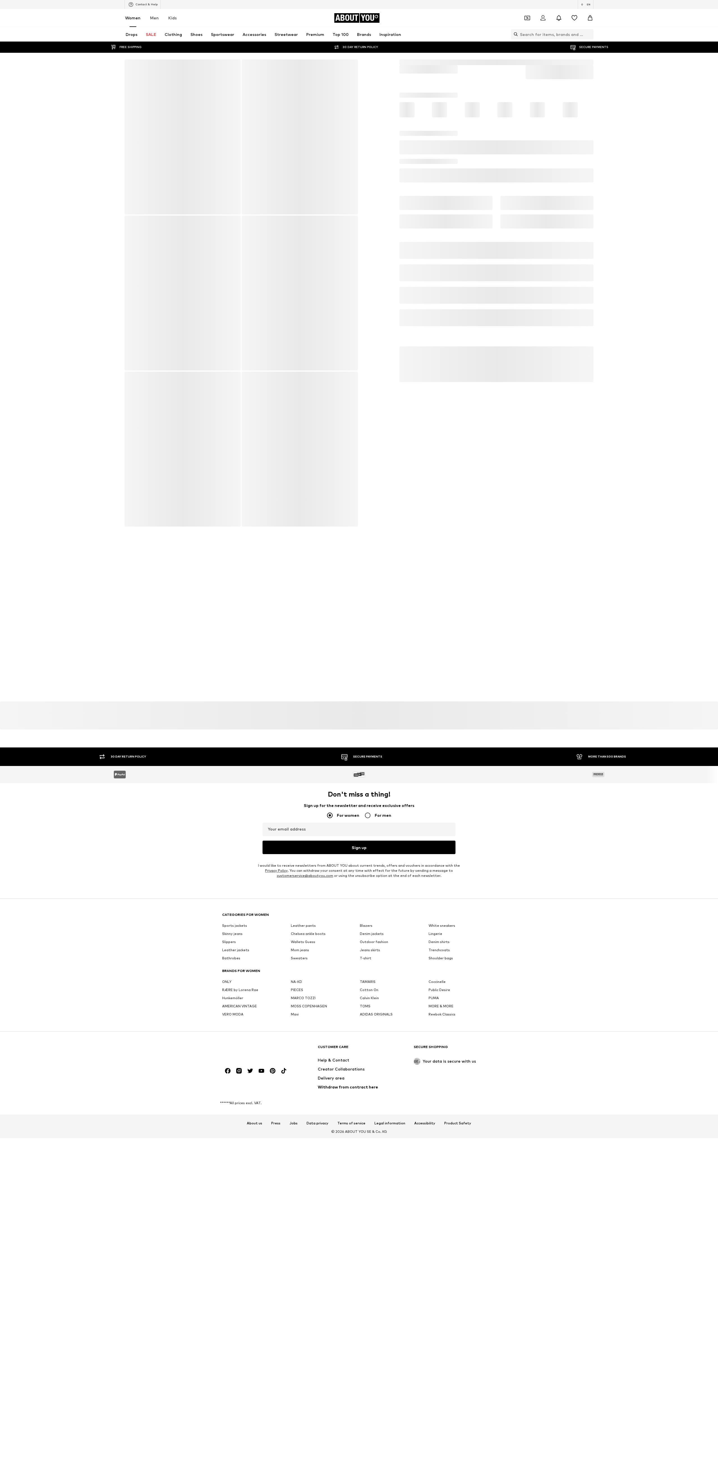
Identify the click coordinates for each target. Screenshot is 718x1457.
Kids (172, 17)
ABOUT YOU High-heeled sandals (528, 62)
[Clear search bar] (589, 34)
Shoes (424, 62)
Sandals (443, 62)
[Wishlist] (574, 18)
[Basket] (590, 18)
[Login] (543, 18)
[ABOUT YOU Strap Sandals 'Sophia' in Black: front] (182, 137)
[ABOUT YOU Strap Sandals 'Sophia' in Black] (241, 373)
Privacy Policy (276, 1437)
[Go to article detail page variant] (414, 129)
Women (133, 17)
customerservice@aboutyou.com (305, 1442)
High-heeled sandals (474, 62)
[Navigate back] (133, 68)
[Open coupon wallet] (527, 18)
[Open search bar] (514, 34)
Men (154, 17)
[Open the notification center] (558, 18)
